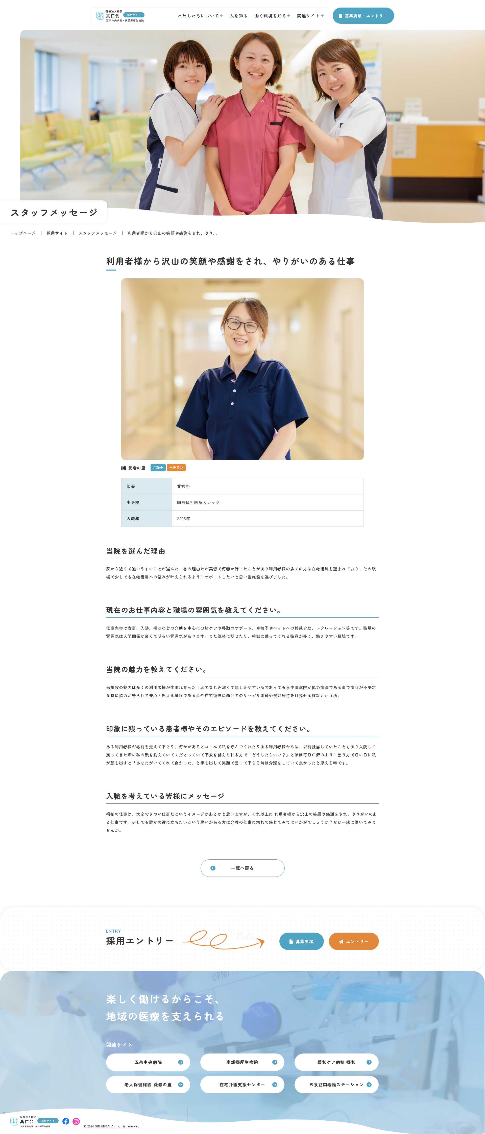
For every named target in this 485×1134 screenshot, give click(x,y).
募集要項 (305, 941)
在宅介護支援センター (242, 1084)
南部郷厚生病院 (242, 1062)
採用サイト (57, 233)
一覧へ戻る (242, 868)
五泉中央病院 (148, 1062)
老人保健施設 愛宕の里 (148, 1084)
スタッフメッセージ (98, 233)
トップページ (23, 233)
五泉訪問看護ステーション (336, 1084)
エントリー (357, 941)
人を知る (239, 15)
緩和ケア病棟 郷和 (336, 1062)
